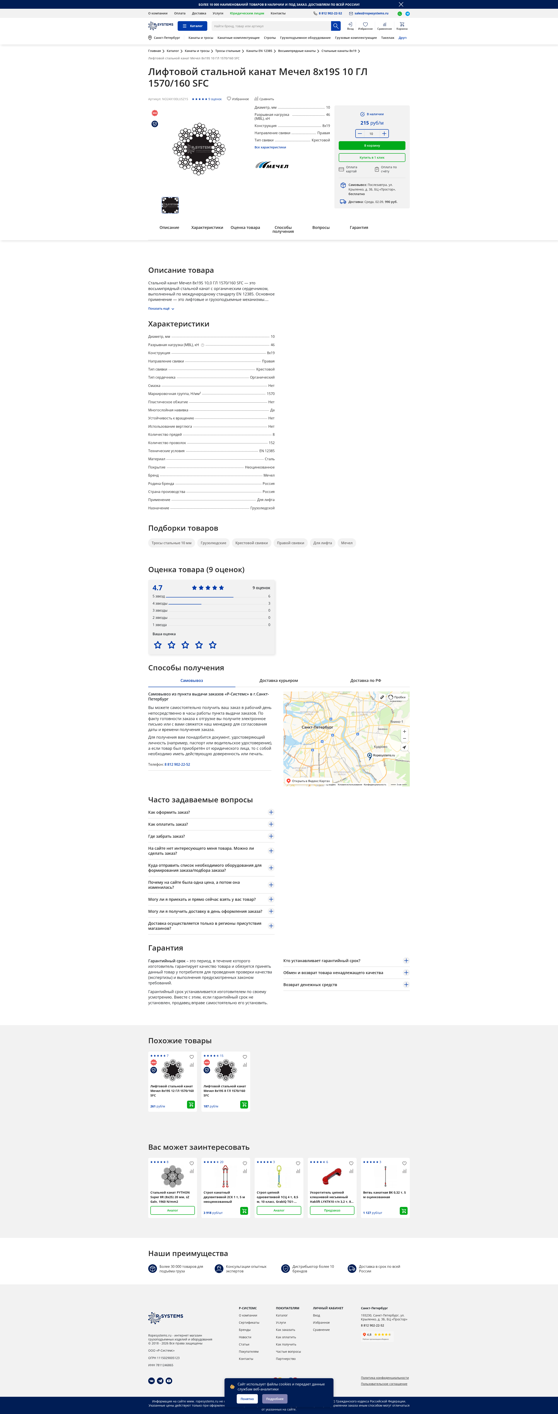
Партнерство (286, 1359)
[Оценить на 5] (213, 645)
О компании (158, 13)
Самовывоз (191, 680)
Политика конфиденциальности (385, 1378)
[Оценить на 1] (158, 645)
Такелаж (387, 38)
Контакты (278, 13)
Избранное (321, 1322)
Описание (169, 227)
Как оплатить (286, 1337)
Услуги (218, 13)
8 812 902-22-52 (177, 764)
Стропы (270, 38)
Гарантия (359, 227)
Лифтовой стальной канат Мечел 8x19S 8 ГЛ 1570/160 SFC (225, 1090)
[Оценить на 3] (185, 645)
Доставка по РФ (365, 680)
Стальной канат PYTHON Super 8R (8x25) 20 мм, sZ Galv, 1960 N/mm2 (170, 1197)
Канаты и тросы (201, 38)
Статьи (244, 1344)
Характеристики (207, 227)
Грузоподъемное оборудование (305, 38)
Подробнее (275, 1399)
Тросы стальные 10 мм (172, 543)
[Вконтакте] (151, 1381)
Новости (245, 1337)
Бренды (245, 1330)
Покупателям (249, 1351)
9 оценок (215, 99)
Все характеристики (270, 147)
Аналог (172, 1210)
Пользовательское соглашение (384, 1384)
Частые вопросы (288, 1351)
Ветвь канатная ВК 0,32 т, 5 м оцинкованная (384, 1194)
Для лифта (322, 543)
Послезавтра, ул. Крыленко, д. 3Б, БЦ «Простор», (372, 189)
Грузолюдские (213, 543)
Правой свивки (290, 543)
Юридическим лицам (247, 13)
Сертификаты (249, 1322)
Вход (316, 1315)
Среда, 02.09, (373, 202)
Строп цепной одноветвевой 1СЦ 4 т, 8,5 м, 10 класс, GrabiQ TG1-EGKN (277, 1197)
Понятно (247, 1399)
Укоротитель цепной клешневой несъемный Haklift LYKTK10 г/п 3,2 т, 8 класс (330, 1197)
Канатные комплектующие (239, 38)
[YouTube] (169, 1381)
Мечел (347, 543)
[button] (372, 145)
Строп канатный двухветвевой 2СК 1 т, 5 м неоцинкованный (224, 1197)
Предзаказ (332, 1210)
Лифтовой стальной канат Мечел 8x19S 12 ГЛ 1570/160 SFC (172, 1090)
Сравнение (321, 1330)
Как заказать (285, 1330)
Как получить (286, 1344)
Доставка (199, 13)
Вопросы (321, 227)
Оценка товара (245, 227)
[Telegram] (160, 1381)
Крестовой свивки (251, 543)
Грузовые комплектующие (356, 38)
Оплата (179, 13)
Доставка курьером (279, 680)
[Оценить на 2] (171, 645)
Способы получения (283, 229)
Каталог (282, 1315)
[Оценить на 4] (199, 645)
